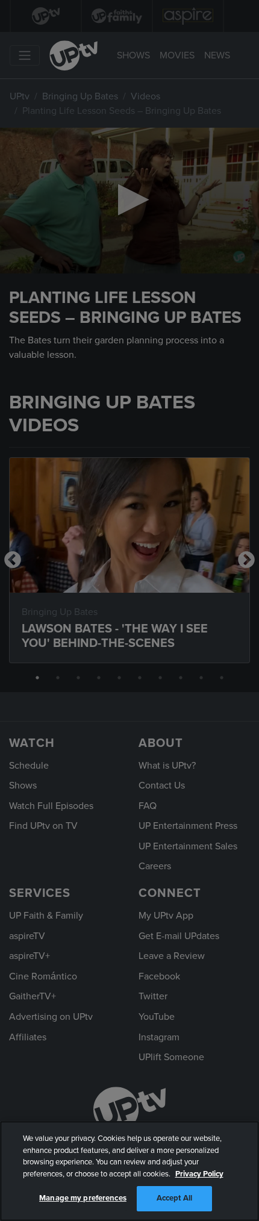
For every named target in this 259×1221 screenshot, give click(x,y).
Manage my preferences (82, 1198)
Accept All (174, 1198)
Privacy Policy (199, 1174)
